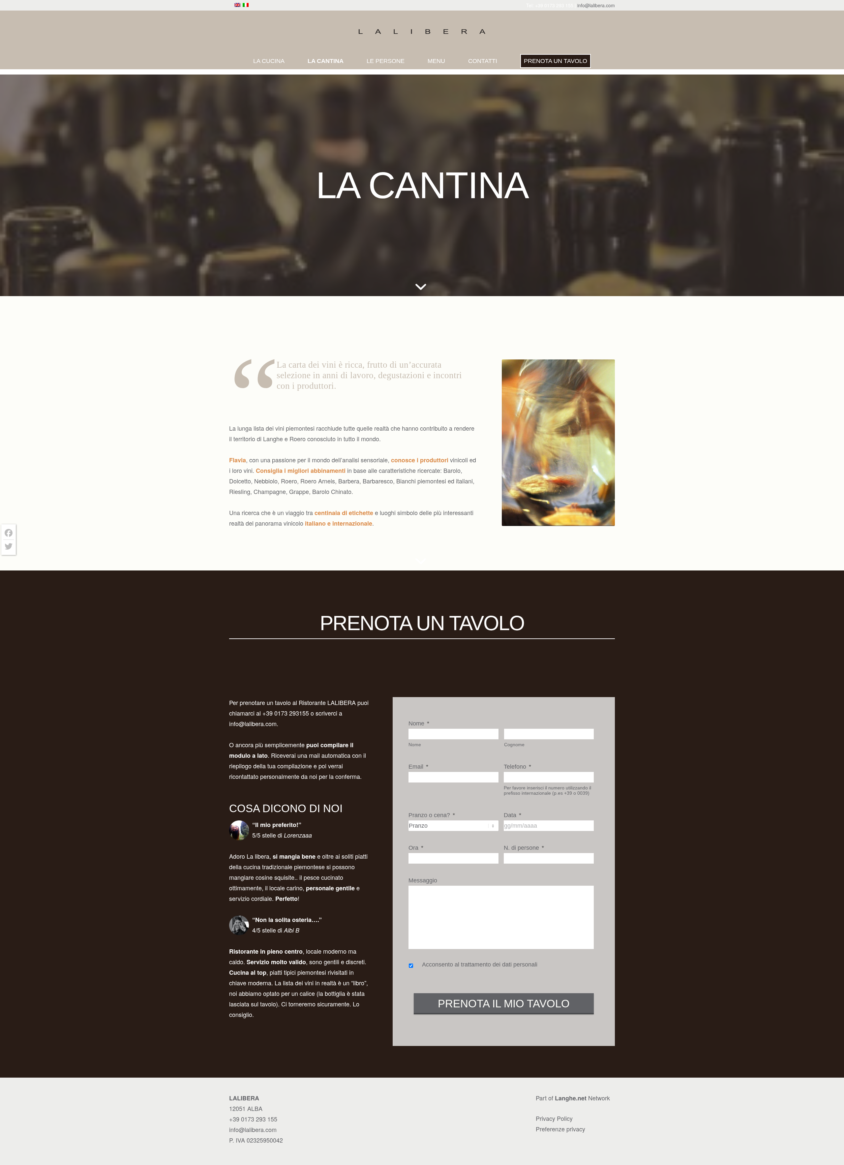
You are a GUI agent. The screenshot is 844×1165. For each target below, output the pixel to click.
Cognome (514, 744)
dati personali (519, 964)
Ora (415, 847)
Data (512, 815)
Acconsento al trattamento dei (479, 964)
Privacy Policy (554, 1118)
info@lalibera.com (596, 5)
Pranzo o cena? (431, 815)
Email (418, 766)
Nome (418, 723)
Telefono (517, 766)
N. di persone (524, 847)
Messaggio (422, 880)
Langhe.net (571, 1098)
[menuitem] (269, 61)
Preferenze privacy (560, 1128)
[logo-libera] (422, 32)
